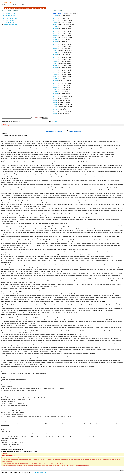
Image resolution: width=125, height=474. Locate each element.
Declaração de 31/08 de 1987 (10, 17)
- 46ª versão (55, 30)
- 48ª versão (55, 26)
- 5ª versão (55, 106)
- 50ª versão (55, 22)
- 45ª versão (55, 31)
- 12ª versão (55, 93)
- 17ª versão (55, 83)
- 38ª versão (55, 44)
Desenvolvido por (38, 472)
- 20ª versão (55, 78)
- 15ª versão (55, 87)
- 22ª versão (55, 74)
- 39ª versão (55, 43)
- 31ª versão (55, 57)
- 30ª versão (55, 59)
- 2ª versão (55, 111)
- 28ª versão (55, 63)
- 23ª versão (55, 72)
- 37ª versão (55, 46)
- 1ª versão (55, 113)
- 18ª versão (55, 82)
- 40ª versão (55, 41)
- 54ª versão (55, 15)
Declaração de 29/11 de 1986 (10, 24)
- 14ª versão (55, 89)
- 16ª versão (55, 85)
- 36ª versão (55, 48)
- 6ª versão (55, 104)
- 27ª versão (55, 65)
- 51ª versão (55, 20)
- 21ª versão (55, 76)
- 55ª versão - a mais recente (58, 13)
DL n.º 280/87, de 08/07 (8, 20)
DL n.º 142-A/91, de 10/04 (9, 13)
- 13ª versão (55, 91)
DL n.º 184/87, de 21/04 (8, 22)
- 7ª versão (55, 102)
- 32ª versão (55, 56)
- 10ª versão (55, 96)
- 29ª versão (55, 61)
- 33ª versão (55, 54)
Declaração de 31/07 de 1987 (10, 18)
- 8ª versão (55, 100)
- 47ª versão (55, 28)
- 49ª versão (55, 24)
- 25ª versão (55, 69)
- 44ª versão (55, 33)
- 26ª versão (55, 67)
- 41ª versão (55, 39)
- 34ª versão (55, 52)
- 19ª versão (55, 80)
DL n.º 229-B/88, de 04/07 (9, 15)
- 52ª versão (55, 18)
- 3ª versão (55, 109)
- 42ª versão (55, 37)
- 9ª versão (55, 98)
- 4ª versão (55, 108)
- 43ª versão (55, 35)
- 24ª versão (55, 70)
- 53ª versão (55, 17)
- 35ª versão (55, 50)
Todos (55, 121)
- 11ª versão (55, 95)
